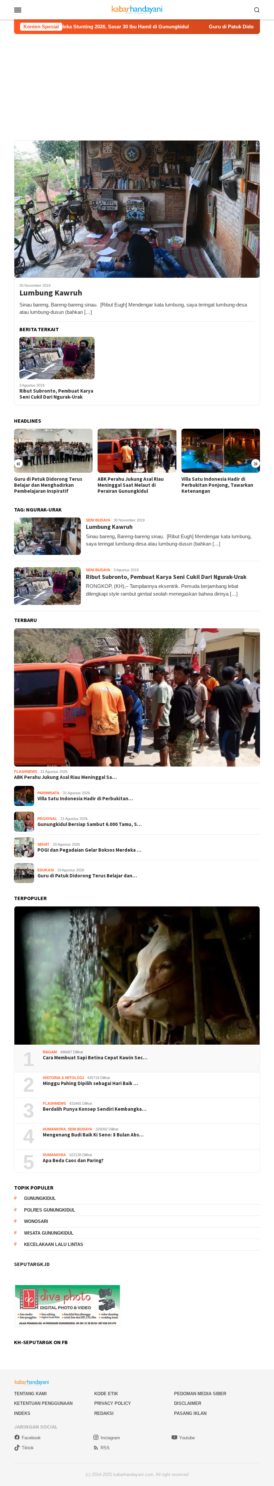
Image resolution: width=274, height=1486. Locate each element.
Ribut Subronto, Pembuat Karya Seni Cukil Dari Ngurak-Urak (56, 394)
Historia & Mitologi (63, 1078)
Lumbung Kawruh (50, 293)
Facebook (31, 1437)
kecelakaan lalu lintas (53, 1244)
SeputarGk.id (32, 1264)
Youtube (187, 1437)
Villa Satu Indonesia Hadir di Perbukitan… (85, 799)
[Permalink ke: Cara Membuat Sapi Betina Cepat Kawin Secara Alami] (137, 975)
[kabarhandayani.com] (137, 9)
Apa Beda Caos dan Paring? (73, 1160)
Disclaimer (187, 1403)
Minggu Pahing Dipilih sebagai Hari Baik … (90, 1083)
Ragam (50, 1052)
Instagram (110, 1437)
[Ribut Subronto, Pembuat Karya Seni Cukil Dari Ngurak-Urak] (57, 358)
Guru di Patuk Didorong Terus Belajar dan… (87, 876)
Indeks (22, 1413)
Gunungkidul (40, 1198)
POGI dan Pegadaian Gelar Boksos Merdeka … (89, 850)
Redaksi (104, 1413)
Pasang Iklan (190, 1413)
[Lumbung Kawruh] (137, 209)
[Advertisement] (137, 84)
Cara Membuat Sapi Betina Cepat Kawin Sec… (95, 1058)
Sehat (43, 844)
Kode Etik (106, 1393)
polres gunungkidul (49, 1210)
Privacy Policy (112, 1403)
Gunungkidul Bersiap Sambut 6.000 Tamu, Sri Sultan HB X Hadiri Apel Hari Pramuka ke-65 (220, 485)
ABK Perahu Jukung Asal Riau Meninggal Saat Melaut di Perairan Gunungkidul (47, 485)
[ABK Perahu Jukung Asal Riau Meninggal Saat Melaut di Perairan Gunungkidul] (53, 451)
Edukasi (45, 870)
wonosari (36, 1221)
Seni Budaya (98, 520)
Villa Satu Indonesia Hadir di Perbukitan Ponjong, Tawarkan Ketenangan (133, 485)
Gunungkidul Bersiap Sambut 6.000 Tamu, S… (89, 824)
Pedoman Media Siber (200, 1393)
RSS (105, 1447)
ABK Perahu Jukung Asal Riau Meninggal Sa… (65, 777)
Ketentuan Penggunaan (43, 1403)
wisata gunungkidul (49, 1233)
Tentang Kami (30, 1393)
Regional (47, 819)
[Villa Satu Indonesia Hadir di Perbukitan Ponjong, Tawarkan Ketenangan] (137, 451)
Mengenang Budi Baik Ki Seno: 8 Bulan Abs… (93, 1135)
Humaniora (54, 1129)
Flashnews (25, 772)
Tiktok (28, 1447)
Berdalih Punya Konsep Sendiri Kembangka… (94, 1109)
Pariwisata (48, 793)
